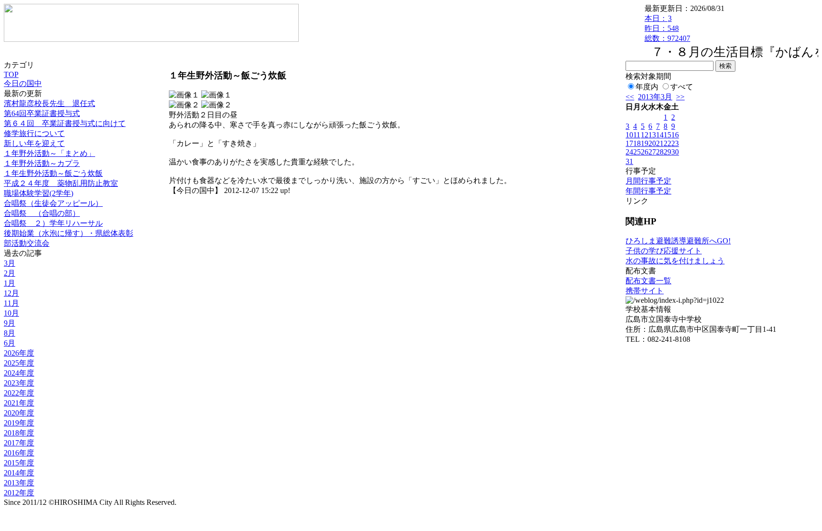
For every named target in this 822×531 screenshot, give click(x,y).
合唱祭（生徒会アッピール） (53, 203)
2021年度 (19, 403)
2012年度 (19, 493)
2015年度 (19, 463)
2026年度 (19, 353)
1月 (9, 283)
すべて (681, 87)
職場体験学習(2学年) (38, 193)
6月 (9, 343)
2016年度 (19, 453)
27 (652, 152)
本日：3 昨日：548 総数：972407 (667, 28)
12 (644, 135)
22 (667, 143)
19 (644, 143)
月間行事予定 (648, 181)
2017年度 (19, 443)
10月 (11, 313)
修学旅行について (34, 133)
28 (660, 152)
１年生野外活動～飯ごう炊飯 (53, 173)
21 (660, 143)
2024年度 (19, 373)
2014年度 (19, 473)
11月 (11, 303)
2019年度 (19, 423)
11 (636, 135)
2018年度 (19, 433)
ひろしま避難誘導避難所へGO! (678, 241)
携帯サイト (645, 291)
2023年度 (19, 383)
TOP (11, 74)
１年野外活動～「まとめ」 (49, 153)
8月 (9, 333)
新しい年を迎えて (34, 143)
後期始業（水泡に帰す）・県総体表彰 (68, 233)
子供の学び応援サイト (664, 251)
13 (652, 135)
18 (637, 143)
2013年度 (19, 483)
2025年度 (19, 363)
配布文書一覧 (648, 281)
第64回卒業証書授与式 (42, 113)
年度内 (647, 87)
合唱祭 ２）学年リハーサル (53, 223)
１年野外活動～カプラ (42, 163)
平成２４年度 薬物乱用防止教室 (61, 183)
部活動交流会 (26, 243)
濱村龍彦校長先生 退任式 (49, 103)
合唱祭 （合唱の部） (42, 213)
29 (667, 152)
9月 (9, 323)
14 (660, 135)
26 (644, 152)
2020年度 (19, 413)
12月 (11, 293)
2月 (9, 273)
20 (652, 143)
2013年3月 (655, 97)
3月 (9, 263)
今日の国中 (23, 83)
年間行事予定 (648, 191)
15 (667, 135)
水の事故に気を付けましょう (675, 261)
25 (637, 152)
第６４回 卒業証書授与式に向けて (65, 123)
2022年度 (19, 393)
